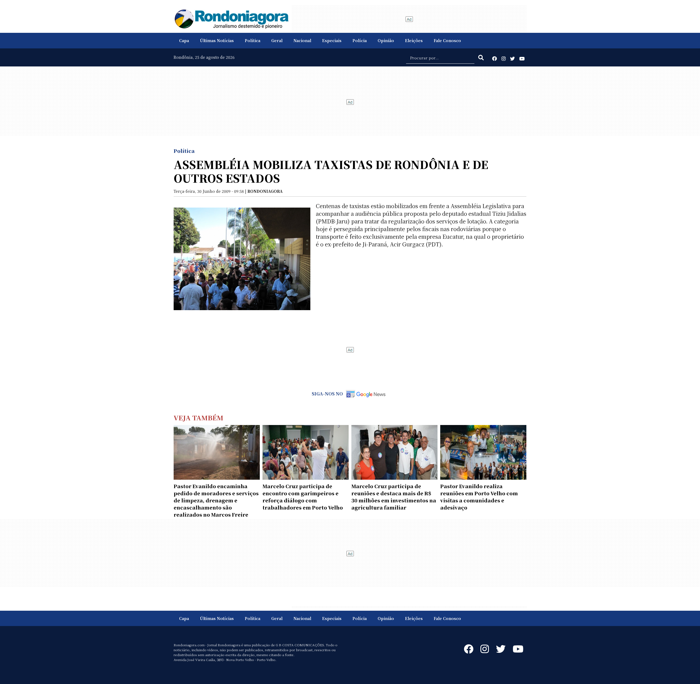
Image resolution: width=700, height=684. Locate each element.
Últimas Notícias (217, 40)
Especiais (332, 40)
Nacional (302, 40)
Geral (276, 40)
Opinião (386, 40)
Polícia (359, 40)
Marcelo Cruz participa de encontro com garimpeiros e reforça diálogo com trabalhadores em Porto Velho (302, 496)
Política (252, 40)
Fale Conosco (447, 40)
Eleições (414, 40)
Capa (184, 40)
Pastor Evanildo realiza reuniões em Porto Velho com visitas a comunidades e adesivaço (479, 496)
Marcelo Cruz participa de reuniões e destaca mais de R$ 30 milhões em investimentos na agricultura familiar (393, 496)
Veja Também (198, 417)
